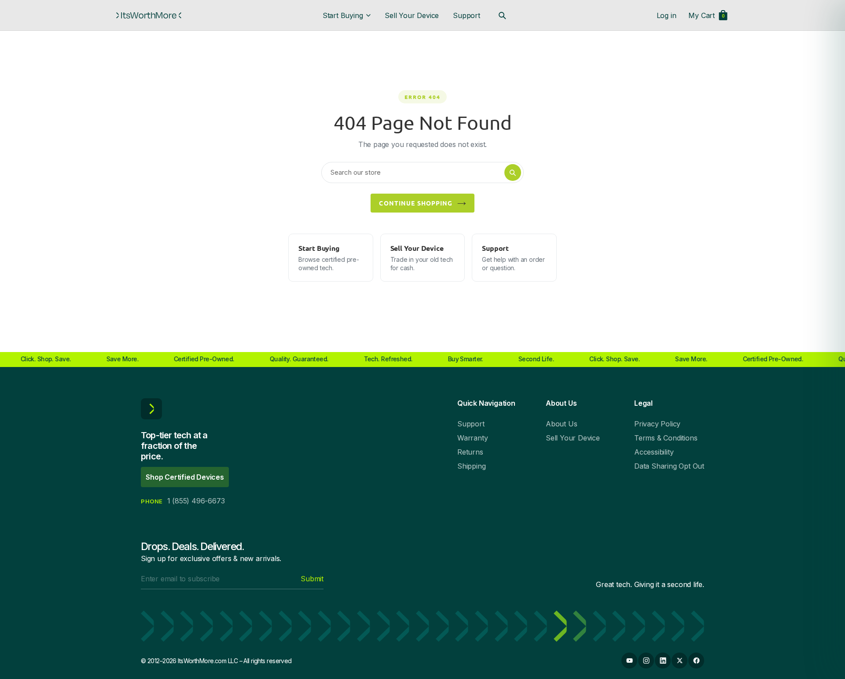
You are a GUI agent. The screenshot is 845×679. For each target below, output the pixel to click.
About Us (561, 423)
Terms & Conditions (665, 437)
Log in (666, 15)
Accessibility (653, 452)
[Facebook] (696, 660)
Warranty (472, 437)
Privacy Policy (657, 423)
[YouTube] (629, 660)
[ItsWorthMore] (148, 15)
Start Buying (343, 15)
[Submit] (512, 172)
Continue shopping (415, 203)
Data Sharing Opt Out (669, 466)
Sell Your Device (412, 15)
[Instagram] (646, 660)
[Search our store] (502, 15)
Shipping (471, 466)
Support (466, 15)
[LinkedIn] (663, 660)
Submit (312, 578)
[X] (679, 660)
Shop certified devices (185, 477)
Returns (470, 452)
